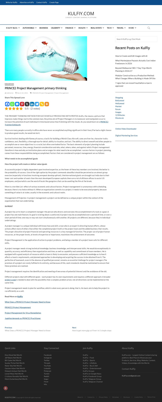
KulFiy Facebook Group (92, 376)
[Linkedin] (32, 102)
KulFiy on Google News (92, 374)
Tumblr (47, 374)
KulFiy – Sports (89, 360)
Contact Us (91, 397)
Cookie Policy (138, 397)
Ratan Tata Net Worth (13, 366)
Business (43, 28)
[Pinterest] (22, 102)
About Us (80, 397)
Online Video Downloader (126, 129)
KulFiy (20, 296)
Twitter (47, 360)
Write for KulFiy (11, 2)
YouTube (47, 366)
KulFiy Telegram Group (92, 379)
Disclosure (126, 397)
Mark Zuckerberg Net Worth (16, 379)
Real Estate (96, 28)
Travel (120, 28)
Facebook (48, 355)
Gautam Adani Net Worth (15, 368)
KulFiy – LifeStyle (90, 363)
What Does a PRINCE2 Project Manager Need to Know (27, 302)
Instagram (48, 358)
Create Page (54, 2)
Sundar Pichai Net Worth (15, 363)
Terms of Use (151, 397)
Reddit (46, 376)
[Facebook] (7, 102)
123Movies (120, 115)
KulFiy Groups (88, 371)
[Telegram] (37, 102)
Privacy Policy (103, 397)
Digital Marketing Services (126, 135)
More (131, 28)
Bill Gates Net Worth (13, 360)
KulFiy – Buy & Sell (90, 366)
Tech (109, 28)
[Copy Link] (42, 102)
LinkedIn (47, 368)
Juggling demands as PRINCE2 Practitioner (23, 318)
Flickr (46, 382)
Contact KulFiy (41, 2)
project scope (10, 280)
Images (118, 112)
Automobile (28, 28)
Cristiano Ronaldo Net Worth (16, 376)
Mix (45, 384)
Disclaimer (115, 397)
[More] (47, 102)
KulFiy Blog (11, 28)
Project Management (61, 93)
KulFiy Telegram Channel (93, 382)
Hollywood (119, 103)
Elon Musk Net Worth (13, 355)
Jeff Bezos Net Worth (13, 358)
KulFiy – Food (88, 358)
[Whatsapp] (12, 102)
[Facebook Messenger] (17, 102)
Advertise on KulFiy (27, 2)
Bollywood (119, 100)
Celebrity (55, 28)
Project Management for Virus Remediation (23, 313)
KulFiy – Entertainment (92, 368)
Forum (117, 109)
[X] (27, 102)
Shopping (119, 97)
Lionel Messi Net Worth (14, 374)
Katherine (9, 93)
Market (118, 106)
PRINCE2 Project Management (43, 93)
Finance (69, 28)
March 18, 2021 (22, 93)
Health (81, 28)
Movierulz (119, 118)
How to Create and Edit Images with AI (131, 56)
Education (9, 84)
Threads (47, 363)
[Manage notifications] (6, 388)
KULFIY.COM (81, 13)
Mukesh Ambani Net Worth (15, 371)
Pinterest (47, 371)
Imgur (46, 379)
